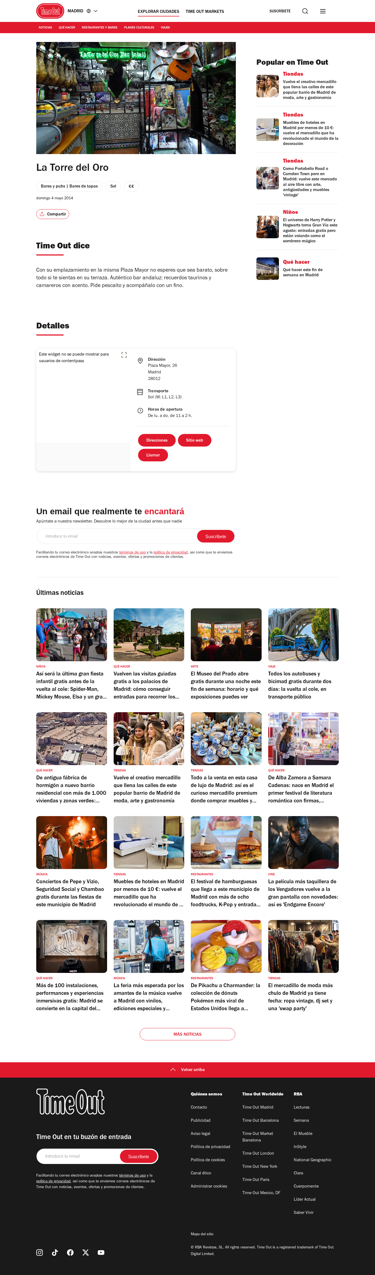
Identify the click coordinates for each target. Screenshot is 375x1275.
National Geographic (312, 1160)
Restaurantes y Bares (99, 28)
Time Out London (258, 1154)
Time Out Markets (205, 12)
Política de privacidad (210, 1147)
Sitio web (194, 441)
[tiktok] (55, 1252)
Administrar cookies (209, 1187)
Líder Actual (305, 1200)
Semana (301, 1121)
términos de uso (132, 553)
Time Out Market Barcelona (257, 1137)
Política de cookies (208, 1160)
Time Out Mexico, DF (261, 1193)
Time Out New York (259, 1167)
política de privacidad (170, 553)
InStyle (300, 1147)
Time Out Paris (255, 1180)
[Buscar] (305, 11)
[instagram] (39, 1252)
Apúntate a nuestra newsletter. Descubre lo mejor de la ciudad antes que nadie (109, 521)
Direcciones (156, 441)
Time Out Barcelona (260, 1121)
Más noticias (187, 1035)
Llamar (153, 455)
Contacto (199, 1108)
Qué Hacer (67, 28)
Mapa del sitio (202, 1235)
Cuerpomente (306, 1187)
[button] (124, 355)
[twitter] (85, 1252)
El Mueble (303, 1134)
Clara (298, 1173)
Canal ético (201, 1173)
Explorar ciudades (158, 12)
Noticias (45, 28)
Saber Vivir (304, 1213)
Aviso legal (200, 1134)
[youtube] (101, 1252)
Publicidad (201, 1121)
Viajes (165, 28)
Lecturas (301, 1108)
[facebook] (70, 1252)
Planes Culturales (139, 28)
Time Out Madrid (257, 1108)
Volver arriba (193, 1070)
